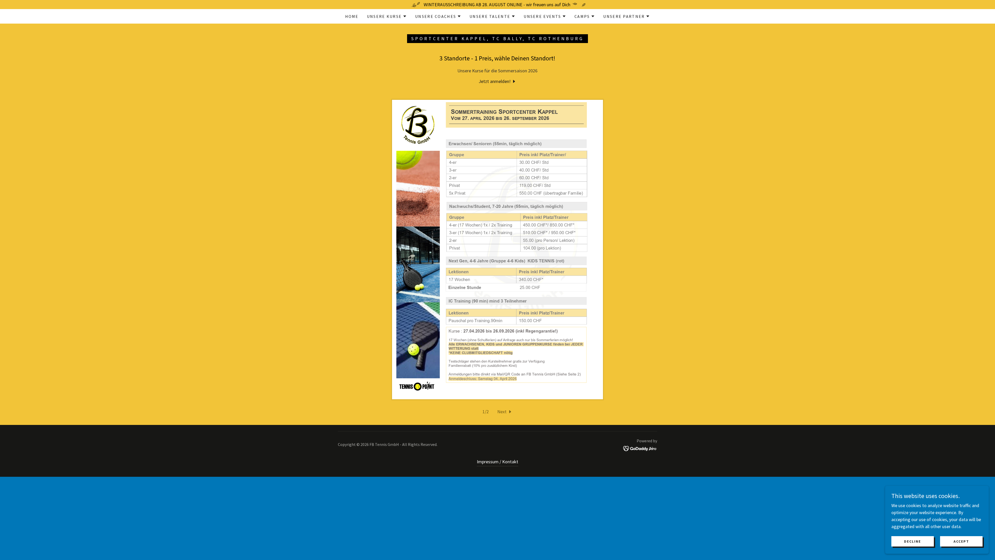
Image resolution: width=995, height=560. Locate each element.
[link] (498, 81)
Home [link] (352, 16)
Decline (912, 541)
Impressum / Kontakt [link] (497, 462)
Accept (961, 541)
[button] (387, 16)
